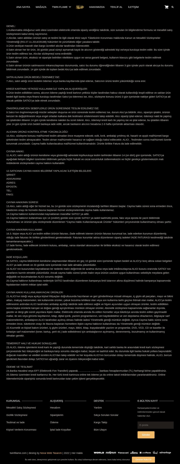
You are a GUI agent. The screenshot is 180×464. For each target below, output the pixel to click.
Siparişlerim (56, 415)
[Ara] (172, 7)
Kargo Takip (100, 422)
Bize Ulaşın (100, 429)
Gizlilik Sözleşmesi (16, 415)
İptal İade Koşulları (60, 429)
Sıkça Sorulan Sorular (106, 415)
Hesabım (55, 407)
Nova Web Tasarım (51, 453)
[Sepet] (166, 7)
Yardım (98, 407)
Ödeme (54, 422)
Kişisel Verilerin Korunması (21, 429)
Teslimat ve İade (15, 422)
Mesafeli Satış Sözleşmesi (21, 407)
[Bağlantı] (80, 7)
